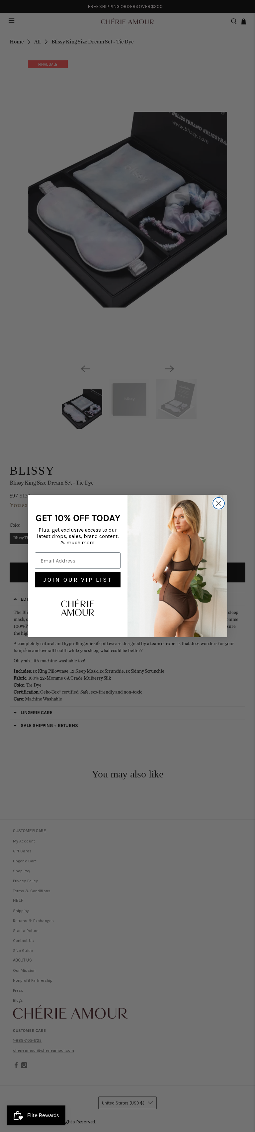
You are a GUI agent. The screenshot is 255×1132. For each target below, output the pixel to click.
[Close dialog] (218, 503)
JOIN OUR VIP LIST (77, 579)
